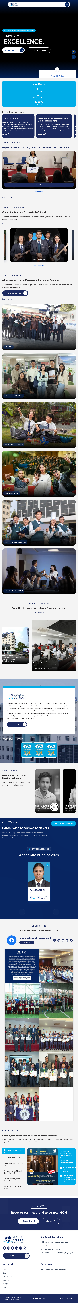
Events (5, 1273)
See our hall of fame (62, 823)
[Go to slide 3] (37, 191)
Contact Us (7, 1276)
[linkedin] (67, 940)
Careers (6, 1280)
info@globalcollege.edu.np (52, 1249)
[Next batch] (56, 912)
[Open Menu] (67, 4)
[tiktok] (71, 940)
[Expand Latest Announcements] (74, 57)
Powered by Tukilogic (67, 1298)
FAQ (4, 1269)
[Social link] (4, 1248)
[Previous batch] (22, 912)
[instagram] (58, 940)
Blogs (5, 1284)
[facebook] (54, 940)
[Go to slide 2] (36, 191)
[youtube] (63, 940)
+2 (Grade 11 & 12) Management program (56, 1269)
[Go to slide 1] (35, 191)
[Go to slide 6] (41, 265)
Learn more (6, 197)
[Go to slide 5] (41, 191)
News (5, 1287)
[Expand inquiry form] (57, 69)
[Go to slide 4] (38, 191)
